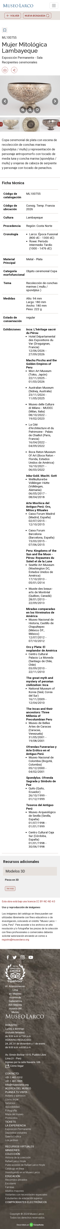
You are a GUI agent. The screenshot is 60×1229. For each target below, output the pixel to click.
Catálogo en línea (14, 1168)
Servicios (10, 1103)
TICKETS (10, 1121)
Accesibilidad (12, 1106)
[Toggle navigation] (54, 5)
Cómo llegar (17, 1066)
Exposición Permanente (18, 1129)
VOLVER (14, 15)
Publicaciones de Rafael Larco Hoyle (25, 1164)
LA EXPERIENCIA (15, 1125)
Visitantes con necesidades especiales (26, 1194)
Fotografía (11, 1110)
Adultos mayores (14, 1190)
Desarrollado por (30, 1224)
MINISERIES (12, 1150)
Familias (9, 1187)
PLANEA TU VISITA (16, 1092)
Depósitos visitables (16, 1132)
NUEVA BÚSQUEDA (35, 15)
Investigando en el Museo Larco (22, 1172)
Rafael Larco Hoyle (15, 1161)
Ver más (10, 888)
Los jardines (11, 1140)
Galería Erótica (13, 1136)
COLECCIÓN (12, 1154)
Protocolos (11, 1118)
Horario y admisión (15, 1095)
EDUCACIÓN (12, 1176)
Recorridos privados (16, 1179)
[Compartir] (15, 70)
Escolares (10, 1183)
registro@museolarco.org (15, 939)
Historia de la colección (18, 1157)
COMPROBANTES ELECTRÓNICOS (26, 1202)
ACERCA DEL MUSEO (18, 1088)
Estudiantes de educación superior (23, 1198)
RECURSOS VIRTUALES (19, 1146)
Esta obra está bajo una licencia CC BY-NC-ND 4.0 (28, 901)
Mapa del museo (14, 1114)
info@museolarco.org (17, 1084)
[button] (1, 124)
